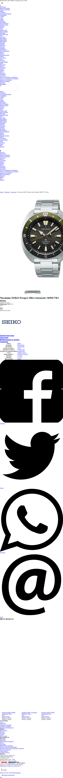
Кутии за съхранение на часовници (9, 78)
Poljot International (4, 51)
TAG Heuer (3, 58)
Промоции (3, 64)
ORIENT (2, 44)
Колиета (2, 70)
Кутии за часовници (5, 749)
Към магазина (16, 772)
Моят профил (3, 730)
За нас (1, 722)
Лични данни (3, 736)
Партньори (3, 723)
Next (62, 389)
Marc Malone (3, 38)
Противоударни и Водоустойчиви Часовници (12, 748)
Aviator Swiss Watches (5, 13)
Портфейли (3, 84)
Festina (1, 27)
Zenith (1, 63)
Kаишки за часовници (6, 80)
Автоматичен (20, 346)
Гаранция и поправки (5, 725)
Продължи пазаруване (8, 775)
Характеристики (7, 335)
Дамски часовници (5, 9)
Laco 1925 (2, 37)
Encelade (2, 26)
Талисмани (3, 67)
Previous (1, 389)
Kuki (1, 35)
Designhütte (3, 22)
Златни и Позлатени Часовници (8, 747)
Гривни (2, 69)
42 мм (18, 348)
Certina (2, 19)
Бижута (2, 66)
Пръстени (2, 73)
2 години (19, 355)
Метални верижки (5, 81)
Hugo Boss (2, 33)
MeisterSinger (3, 40)
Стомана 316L (21, 349)
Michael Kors (3, 41)
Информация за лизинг (10, 340)
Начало (2, 192)
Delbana (2, 20)
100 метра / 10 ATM (22, 354)
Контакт (2, 146)
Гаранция (4, 342)
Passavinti (2, 48)
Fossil (1, 29)
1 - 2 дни (19, 357)
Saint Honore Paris (4, 55)
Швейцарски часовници (6, 745)
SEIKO (2, 56)
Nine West (2, 42)
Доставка (2, 733)
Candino (2, 16)
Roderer (2, 53)
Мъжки (19, 359)
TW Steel (2, 60)
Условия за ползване (5, 726)
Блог (1, 145)
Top (1, 777)
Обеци (1, 71)
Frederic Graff (3, 30)
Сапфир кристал (21, 352)
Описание (4, 338)
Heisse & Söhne (4, 31)
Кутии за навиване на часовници (8, 77)
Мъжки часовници (5, 8)
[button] (6, 718)
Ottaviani (2, 47)
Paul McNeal (3, 49)
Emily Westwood (4, 23)
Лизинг (2, 734)
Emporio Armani (4, 24)
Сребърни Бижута (4, 752)
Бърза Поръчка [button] (6, 716)
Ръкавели (2, 82)
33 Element (3, 12)
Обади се (2, 152)
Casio (1, 18)
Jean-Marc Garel (4, 34)
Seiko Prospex (20, 345)
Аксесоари (3, 75)
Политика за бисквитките (7, 727)
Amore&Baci (3, 15)
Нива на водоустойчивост (7, 741)
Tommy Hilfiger (4, 62)
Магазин (7, 192)
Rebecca (2, 52)
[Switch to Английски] (2, 3)
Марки (2, 11)
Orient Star (2, 45)
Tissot (1, 59)
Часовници (3, 7)
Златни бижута (4, 751)
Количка (2, 731)
